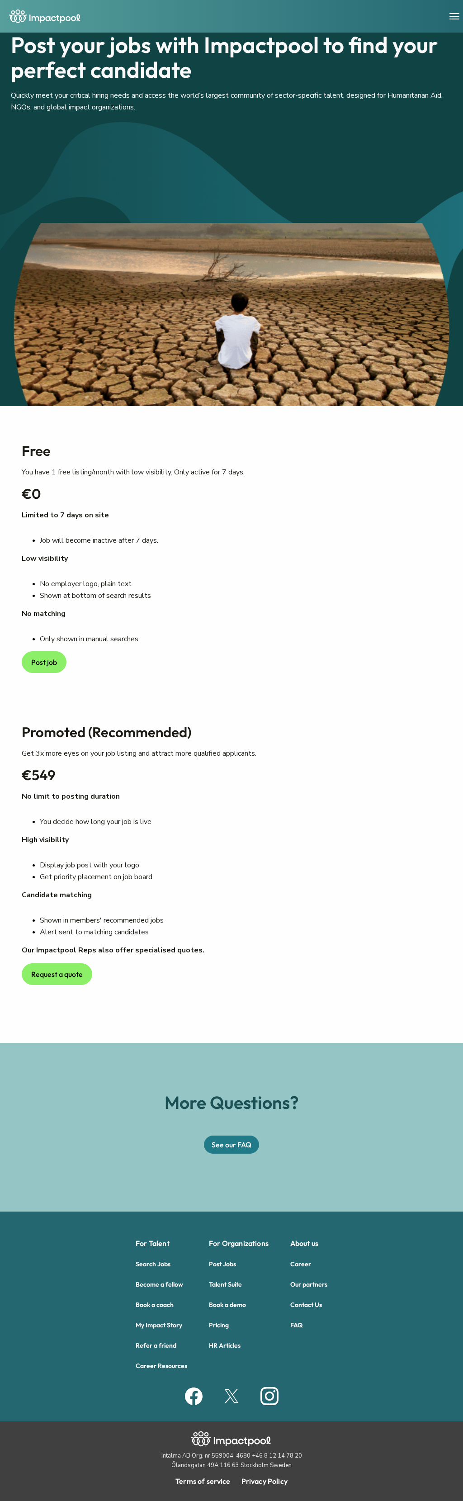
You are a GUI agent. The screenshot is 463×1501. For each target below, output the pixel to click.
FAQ (296, 1325)
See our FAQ (231, 1144)
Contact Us (306, 1305)
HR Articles (225, 1345)
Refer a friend (156, 1345)
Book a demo (227, 1305)
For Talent (153, 1243)
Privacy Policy (264, 1481)
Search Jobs (153, 1264)
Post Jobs (222, 1264)
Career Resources (161, 1366)
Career (300, 1264)
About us (304, 1243)
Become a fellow (159, 1284)
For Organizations (239, 1243)
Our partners (308, 1284)
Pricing (219, 1325)
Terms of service (203, 1481)
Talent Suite (225, 1284)
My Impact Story (159, 1325)
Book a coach (155, 1305)
